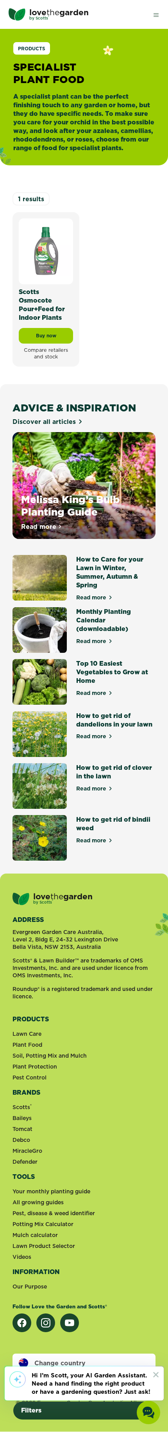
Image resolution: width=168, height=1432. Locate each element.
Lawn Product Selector (44, 1246)
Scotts (22, 1107)
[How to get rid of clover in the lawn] (40, 786)
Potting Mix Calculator (43, 1224)
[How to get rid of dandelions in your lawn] (40, 734)
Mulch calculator (35, 1235)
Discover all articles (44, 421)
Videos (22, 1257)
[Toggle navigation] (156, 14)
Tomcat (22, 1129)
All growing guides (38, 1202)
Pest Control (29, 1077)
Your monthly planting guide (51, 1191)
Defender (25, 1162)
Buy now (54, 337)
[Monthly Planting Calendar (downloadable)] (40, 630)
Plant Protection (35, 1066)
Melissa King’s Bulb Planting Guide (70, 505)
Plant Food (27, 1045)
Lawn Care (27, 1034)
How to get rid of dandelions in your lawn (114, 719)
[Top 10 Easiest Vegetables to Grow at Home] (40, 682)
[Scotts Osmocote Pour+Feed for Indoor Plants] (45, 251)
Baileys (22, 1118)
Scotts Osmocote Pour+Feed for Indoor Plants (42, 304)
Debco (21, 1140)
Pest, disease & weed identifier (54, 1213)
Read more (42, 526)
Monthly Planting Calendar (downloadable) (103, 620)
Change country (60, 1363)
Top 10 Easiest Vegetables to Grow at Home (112, 672)
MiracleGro (27, 1151)
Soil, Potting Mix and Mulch (50, 1056)
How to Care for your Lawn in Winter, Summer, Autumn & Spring (109, 572)
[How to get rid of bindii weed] (40, 838)
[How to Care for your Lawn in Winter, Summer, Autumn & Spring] (40, 578)
